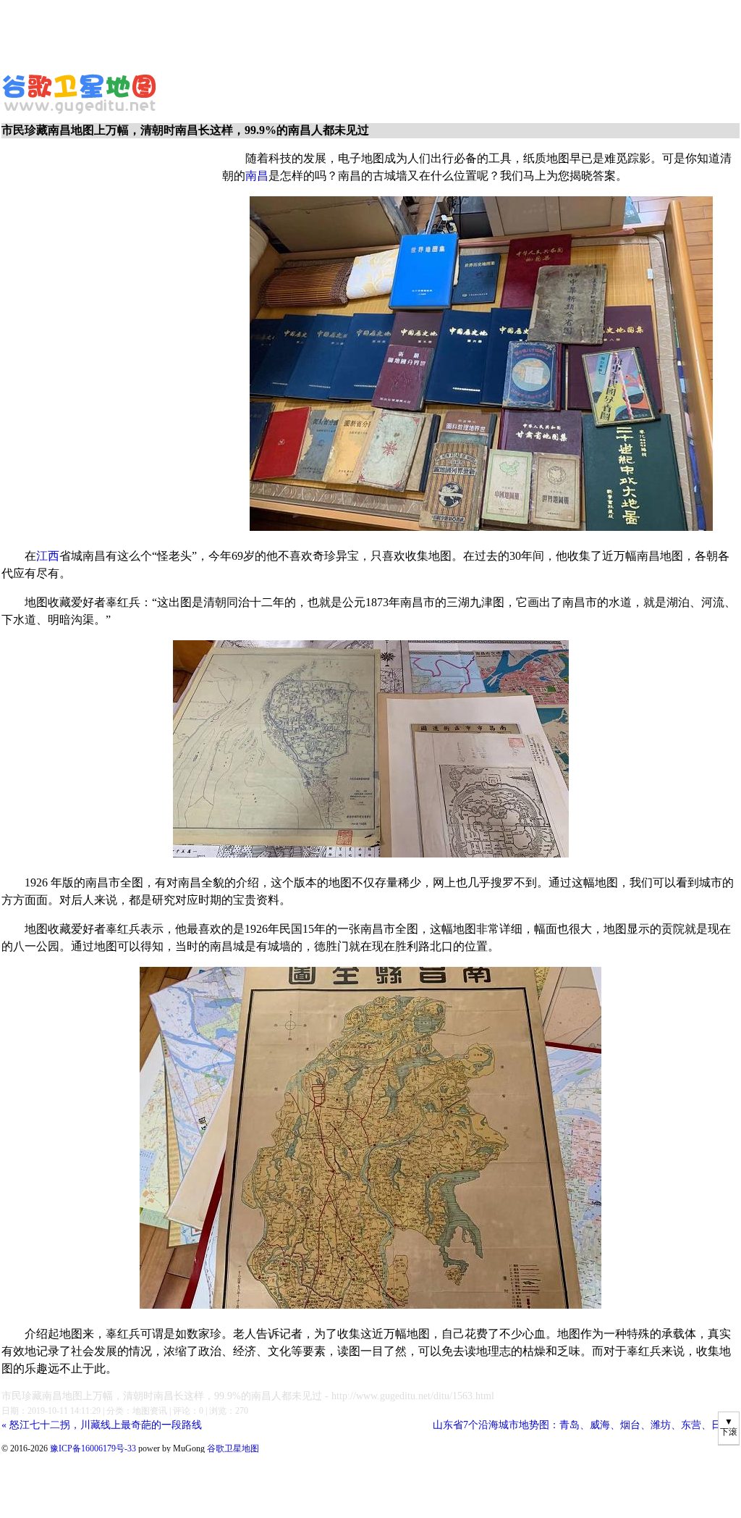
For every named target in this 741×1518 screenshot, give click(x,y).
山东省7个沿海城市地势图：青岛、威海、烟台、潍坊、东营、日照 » (586, 1425)
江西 (47, 556)
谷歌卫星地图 (27, 78)
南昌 (256, 175)
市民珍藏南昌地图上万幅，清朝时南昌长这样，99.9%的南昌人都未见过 (161, 1396)
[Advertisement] (351, 32)
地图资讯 (149, 1411)
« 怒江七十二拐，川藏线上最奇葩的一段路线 (101, 1425)
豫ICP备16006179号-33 (93, 1448)
